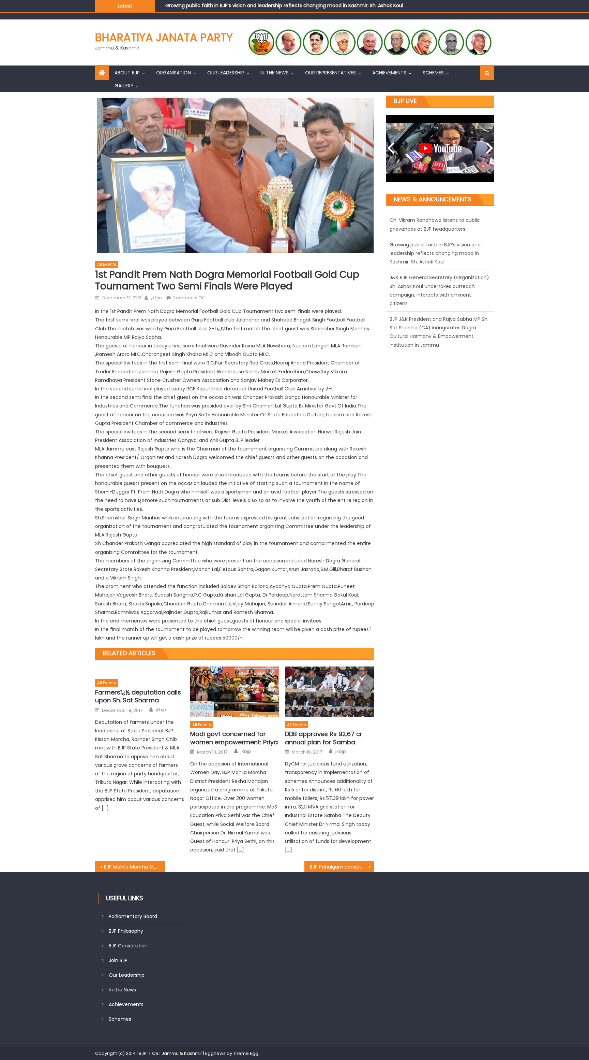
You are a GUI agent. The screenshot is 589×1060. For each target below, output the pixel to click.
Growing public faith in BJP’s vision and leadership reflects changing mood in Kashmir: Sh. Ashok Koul (435, 229)
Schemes (433, 72)
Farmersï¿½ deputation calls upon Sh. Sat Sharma (138, 696)
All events (106, 264)
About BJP (127, 72)
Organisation (173, 72)
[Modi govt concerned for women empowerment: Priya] (235, 692)
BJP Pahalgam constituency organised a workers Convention (342, 866)
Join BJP (118, 960)
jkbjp (156, 298)
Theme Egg (245, 1053)
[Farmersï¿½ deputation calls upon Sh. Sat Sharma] (139, 671)
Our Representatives (330, 72)
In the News (274, 72)
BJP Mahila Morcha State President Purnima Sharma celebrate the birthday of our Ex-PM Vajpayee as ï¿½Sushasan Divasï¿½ (134, 866)
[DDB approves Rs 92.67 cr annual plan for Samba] (329, 692)
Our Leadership (225, 72)
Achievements (389, 72)
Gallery (124, 85)
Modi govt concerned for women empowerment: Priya (234, 738)
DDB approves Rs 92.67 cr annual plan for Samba (323, 738)
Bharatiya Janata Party (164, 37)
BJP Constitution (128, 945)
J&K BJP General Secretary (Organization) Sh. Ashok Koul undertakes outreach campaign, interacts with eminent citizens (309, 9)
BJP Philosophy (126, 931)
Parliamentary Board (133, 916)
